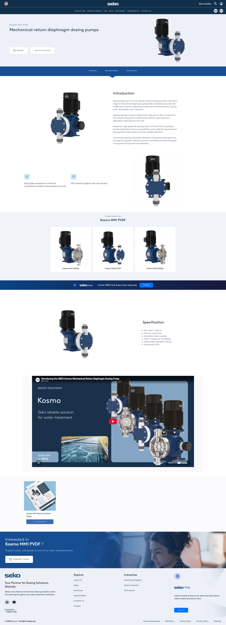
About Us (78, 580)
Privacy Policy (202, 621)
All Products (129, 590)
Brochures (120, 11)
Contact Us (146, 11)
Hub (105, 11)
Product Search (94, 11)
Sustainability (133, 11)
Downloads (132, 71)
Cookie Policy (185, 621)
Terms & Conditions (151, 621)
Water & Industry (131, 585)
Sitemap (217, 621)
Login (146, 285)
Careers (77, 606)
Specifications (111, 71)
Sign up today (205, 3)
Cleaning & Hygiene (132, 580)
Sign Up (181, 610)
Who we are (80, 11)
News (111, 11)
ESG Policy (169, 621)
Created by (10, 609)
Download (41, 522)
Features (93, 71)
